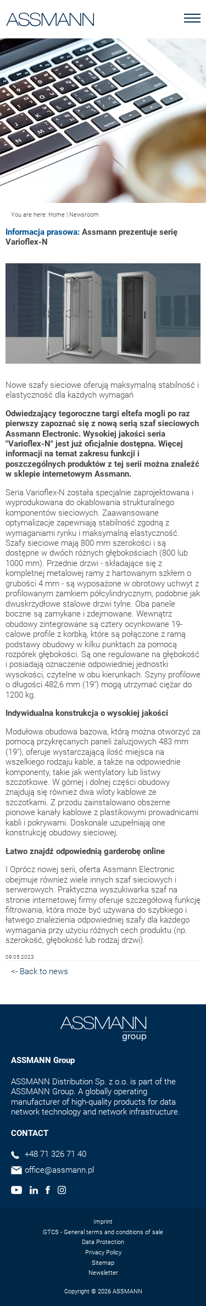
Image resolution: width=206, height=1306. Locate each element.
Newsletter (103, 1272)
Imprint (103, 1221)
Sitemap (103, 1263)
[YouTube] (16, 1191)
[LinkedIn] (34, 1191)
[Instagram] (62, 1191)
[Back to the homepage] (50, 17)
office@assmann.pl (59, 1170)
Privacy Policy (103, 1252)
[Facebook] (47, 1191)
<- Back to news (39, 971)
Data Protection (103, 1242)
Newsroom (84, 214)
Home (56, 214)
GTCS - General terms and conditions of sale (103, 1232)
